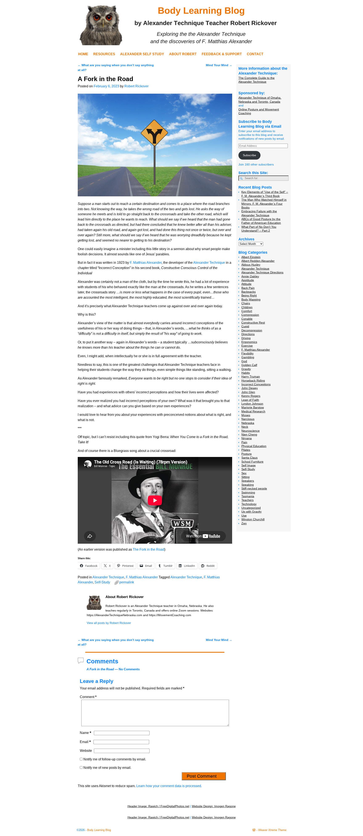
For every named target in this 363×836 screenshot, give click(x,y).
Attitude (246, 284)
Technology (248, 504)
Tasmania (247, 496)
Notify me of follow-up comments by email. (114, 759)
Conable (247, 318)
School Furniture (252, 461)
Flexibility (247, 353)
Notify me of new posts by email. (107, 767)
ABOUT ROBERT (183, 54)
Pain (244, 442)
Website (86, 750)
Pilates (245, 449)
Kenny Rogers (250, 396)
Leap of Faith (250, 400)
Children (247, 307)
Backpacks (248, 291)
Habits (245, 372)
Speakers (247, 480)
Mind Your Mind (219, 65)
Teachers (247, 500)
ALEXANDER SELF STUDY (142, 54)
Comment (88, 697)
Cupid (245, 326)
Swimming (248, 492)
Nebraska (247, 423)
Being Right (249, 295)
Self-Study (102, 582)
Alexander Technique (209, 262)
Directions (248, 334)
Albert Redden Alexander (258, 260)
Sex (243, 473)
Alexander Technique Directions (262, 272)
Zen (244, 523)
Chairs (245, 303)
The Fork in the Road (148, 549)
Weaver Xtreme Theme (272, 830)
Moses (245, 415)
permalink (126, 582)
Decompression (251, 330)
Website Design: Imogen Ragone (214, 806)
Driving (246, 338)
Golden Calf (249, 365)
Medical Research (253, 411)
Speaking (247, 484)
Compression (250, 314)
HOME (83, 54)
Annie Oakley (250, 276)
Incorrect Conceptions (256, 384)
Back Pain (248, 288)
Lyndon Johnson (252, 403)
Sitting (245, 477)
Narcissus (247, 419)
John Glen (248, 392)
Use (244, 515)
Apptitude (247, 280)
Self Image (248, 465)
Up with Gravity (251, 511)
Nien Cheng (249, 434)
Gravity (246, 369)
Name (85, 733)
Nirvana (246, 438)
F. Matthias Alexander (146, 262)
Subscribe (249, 155)
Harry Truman (250, 376)
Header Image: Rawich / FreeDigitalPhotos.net (158, 806)
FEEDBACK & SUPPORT (222, 54)
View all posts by (109, 623)
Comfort (246, 311)
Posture (246, 453)
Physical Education (253, 446)
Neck (244, 426)
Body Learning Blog (99, 830)
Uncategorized (251, 507)
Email (85, 742)
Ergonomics (249, 342)
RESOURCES (104, 54)
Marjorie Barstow (252, 407)
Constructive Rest (253, 322)
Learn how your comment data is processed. (169, 786)
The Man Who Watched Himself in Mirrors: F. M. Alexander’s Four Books (264, 203)
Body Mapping (250, 299)
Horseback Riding (253, 380)
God (244, 361)
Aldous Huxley (250, 264)
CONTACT (255, 54)
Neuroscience (250, 430)
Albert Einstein (250, 257)
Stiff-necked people (254, 488)
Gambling (247, 357)
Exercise (247, 345)
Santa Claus (249, 457)
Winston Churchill (252, 519)
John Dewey (249, 388)
